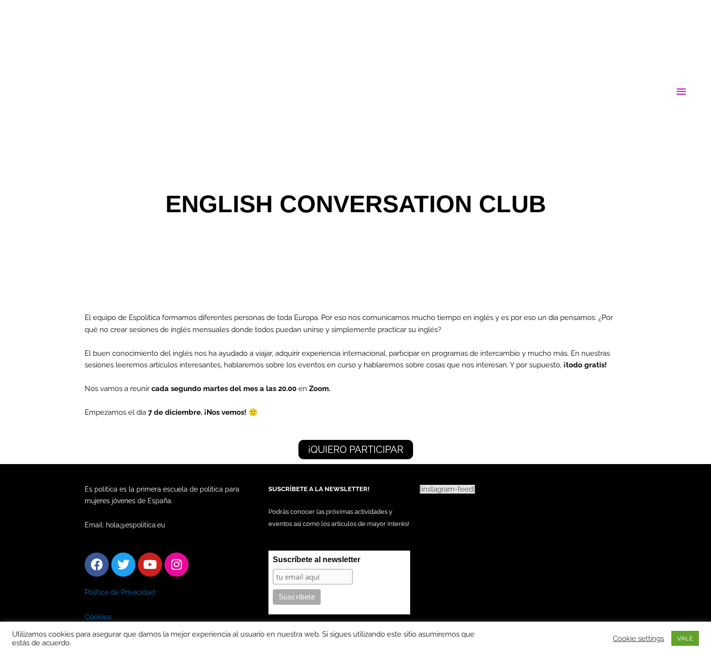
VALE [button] (685, 638)
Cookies (98, 616)
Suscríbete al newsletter (316, 559)
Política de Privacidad (120, 592)
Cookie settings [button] (638, 638)
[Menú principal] (682, 92)
